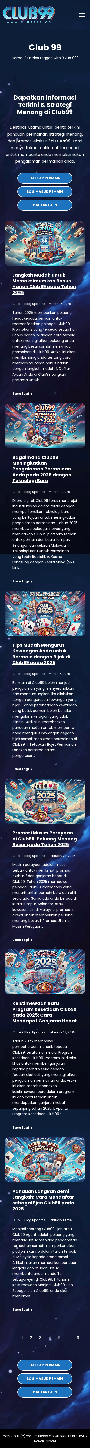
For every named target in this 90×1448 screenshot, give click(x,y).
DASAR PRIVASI (45, 1441)
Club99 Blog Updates (28, 304)
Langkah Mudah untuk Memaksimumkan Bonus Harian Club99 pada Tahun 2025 (44, 284)
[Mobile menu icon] (83, 15)
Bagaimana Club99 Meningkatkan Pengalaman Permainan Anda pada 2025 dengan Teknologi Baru (42, 469)
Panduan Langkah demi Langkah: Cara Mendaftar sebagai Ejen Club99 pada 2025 (43, 1200)
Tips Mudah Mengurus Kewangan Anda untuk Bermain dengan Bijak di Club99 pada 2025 (41, 654)
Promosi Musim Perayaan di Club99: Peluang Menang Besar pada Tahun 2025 (44, 839)
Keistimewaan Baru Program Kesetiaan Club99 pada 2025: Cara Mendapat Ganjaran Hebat (44, 1012)
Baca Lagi (20, 394)
